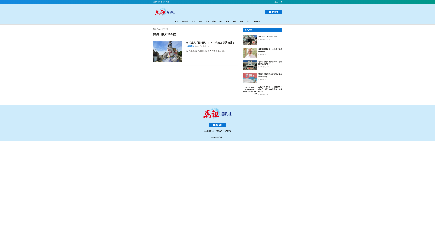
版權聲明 (228, 131)
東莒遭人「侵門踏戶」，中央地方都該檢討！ (210, 42)
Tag (158, 29)
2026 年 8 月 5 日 (264, 94)
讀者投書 (274, 12)
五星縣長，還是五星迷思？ (268, 36)
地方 (207, 21)
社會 (228, 21)
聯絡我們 (219, 131)
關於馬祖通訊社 (208, 131)
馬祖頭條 (185, 21)
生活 (221, 21)
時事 (214, 21)
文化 (248, 21)
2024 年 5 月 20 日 (264, 54)
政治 (193, 21)
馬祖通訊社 (190, 46)
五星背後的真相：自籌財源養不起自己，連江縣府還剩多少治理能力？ (270, 89)
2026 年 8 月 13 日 (264, 39)
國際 (200, 21)
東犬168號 (165, 29)
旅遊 (241, 21)
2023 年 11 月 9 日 (201, 46)
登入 (276, 2)
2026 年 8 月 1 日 (264, 67)
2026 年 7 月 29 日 (264, 79)
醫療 (234, 21)
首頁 (176, 21)
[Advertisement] (221, 11)
